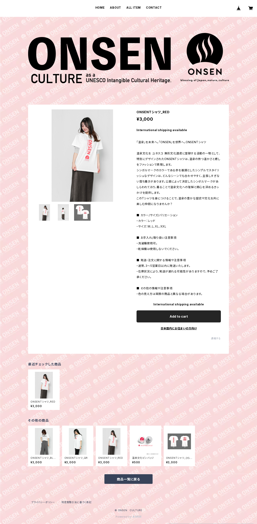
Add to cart (179, 316)
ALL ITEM (133, 7)
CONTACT (154, 7)
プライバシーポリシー (43, 502)
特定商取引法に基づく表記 (76, 502)
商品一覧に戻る (128, 479)
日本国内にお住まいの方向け (179, 328)
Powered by (124, 516)
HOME (100, 7)
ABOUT (115, 7)
